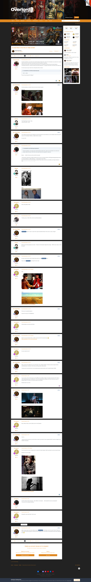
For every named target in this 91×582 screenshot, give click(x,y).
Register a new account (25, 555)
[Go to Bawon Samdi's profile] (16, 63)
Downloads (29, 20)
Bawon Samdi (16, 59)
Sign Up (76, 17)
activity (41, 20)
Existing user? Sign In (69, 17)
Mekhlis (16, 118)
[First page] (12, 55)
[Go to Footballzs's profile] (16, 206)
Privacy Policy (69, 580)
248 (17, 211)
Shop (18, 20)
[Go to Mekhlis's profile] (16, 122)
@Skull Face (24, 231)
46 (16, 177)
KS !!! (13, 20)
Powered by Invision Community (45, 576)
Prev (15, 55)
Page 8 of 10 (37, 55)
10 (28, 55)
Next (30, 55)
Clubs (46, 20)
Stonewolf (16, 145)
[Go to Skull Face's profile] (16, 219)
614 (17, 141)
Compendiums (35, 20)
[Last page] (33, 55)
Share (51, 51)
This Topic (74, 20)
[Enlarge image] (26, 178)
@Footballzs (44, 258)
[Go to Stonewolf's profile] (16, 149)
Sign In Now (48, 555)
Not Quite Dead (18, 50)
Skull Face (16, 215)
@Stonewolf (40, 530)
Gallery (50, 20)
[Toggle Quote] (23, 70)
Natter (21, 51)
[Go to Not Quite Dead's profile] (13, 51)
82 (16, 154)
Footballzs (16, 202)
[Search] (79, 21)
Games (23, 20)
